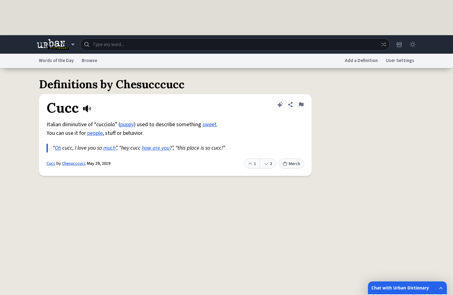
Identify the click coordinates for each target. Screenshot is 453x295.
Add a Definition (361, 60)
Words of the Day (56, 60)
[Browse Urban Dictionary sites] (55, 44)
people (95, 133)
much (109, 148)
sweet (209, 124)
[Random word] (383, 44)
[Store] (399, 44)
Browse (89, 60)
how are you (155, 148)
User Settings (400, 60)
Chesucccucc (74, 163)
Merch (294, 164)
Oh (58, 148)
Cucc (51, 163)
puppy (127, 124)
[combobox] (235, 44)
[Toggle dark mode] (412, 44)
